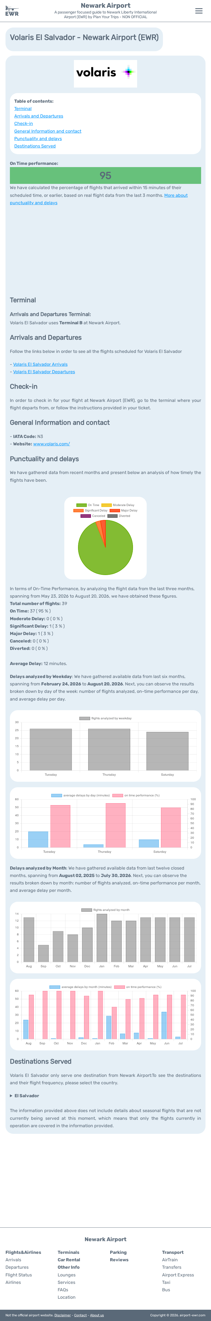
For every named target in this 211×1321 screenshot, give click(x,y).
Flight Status (18, 1275)
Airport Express (178, 1275)
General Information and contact (47, 131)
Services (66, 1282)
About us (97, 1315)
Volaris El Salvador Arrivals (40, 364)
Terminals (68, 1252)
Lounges (67, 1275)
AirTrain (170, 1259)
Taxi (166, 1282)
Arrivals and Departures (38, 116)
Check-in (23, 123)
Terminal (23, 108)
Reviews (119, 1259)
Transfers (171, 1267)
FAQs (63, 1289)
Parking (118, 1252)
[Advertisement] (105, 250)
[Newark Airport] (12, 11)
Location (67, 1297)
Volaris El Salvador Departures (44, 371)
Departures (17, 1267)
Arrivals (13, 1259)
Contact (80, 1315)
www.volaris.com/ (51, 443)
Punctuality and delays (38, 138)
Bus (166, 1289)
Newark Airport (106, 5)
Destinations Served (35, 146)
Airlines (13, 1282)
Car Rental (69, 1259)
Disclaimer (62, 1315)
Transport (173, 1252)
